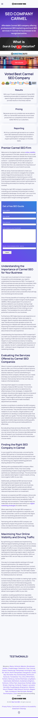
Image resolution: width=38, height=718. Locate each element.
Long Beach (31, 679)
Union (15, 693)
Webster (31, 687)
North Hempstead (16, 673)
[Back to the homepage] (19, 4)
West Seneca (18, 689)
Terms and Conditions (19, 706)
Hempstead (20, 670)
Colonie (32, 668)
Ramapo (29, 691)
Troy (19, 677)
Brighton (31, 681)
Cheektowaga (12, 668)
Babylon (23, 666)
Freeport (25, 685)
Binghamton (24, 687)
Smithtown (30, 675)
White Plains (30, 677)
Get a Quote (19, 63)
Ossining (11, 685)
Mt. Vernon (5, 673)
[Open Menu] (2, 4)
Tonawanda (14, 677)
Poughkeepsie (14, 687)
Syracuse (6, 677)
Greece (4, 670)
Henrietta (6, 687)
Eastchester (7, 681)
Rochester (10, 675)
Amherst (17, 666)
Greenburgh (11, 670)
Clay (27, 668)
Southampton (8, 693)
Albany (11, 666)
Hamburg (11, 679)
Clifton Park (13, 683)
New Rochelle (21, 691)
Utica (24, 677)
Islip (34, 670)
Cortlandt (18, 685)
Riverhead (23, 679)
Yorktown (5, 683)
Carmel (17, 679)
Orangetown (26, 673)
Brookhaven (31, 666)
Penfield (28, 683)
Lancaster (31, 685)
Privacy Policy (6, 706)
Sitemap (23, 709)
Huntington (28, 670)
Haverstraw (21, 683)
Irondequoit (13, 691)
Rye (15, 675)
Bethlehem (15, 681)
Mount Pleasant (8, 689)
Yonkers (5, 679)
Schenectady (21, 675)
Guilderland (24, 681)
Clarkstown (22, 668)
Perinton (26, 689)
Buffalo (5, 668)
